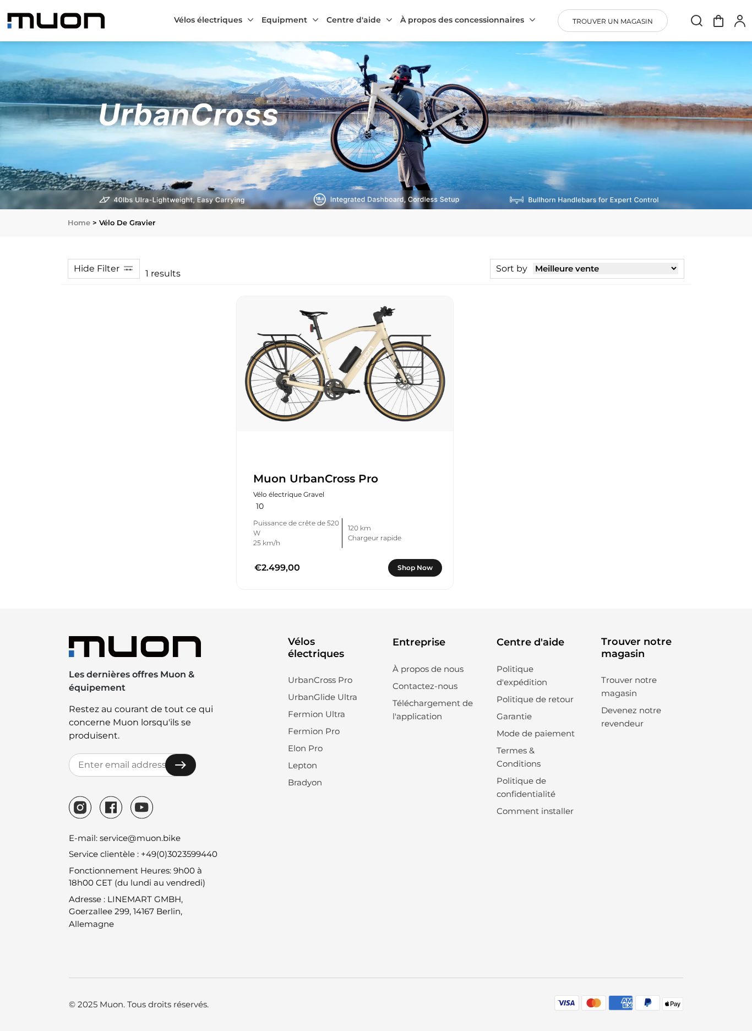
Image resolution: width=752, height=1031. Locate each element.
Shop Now (415, 567)
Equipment (284, 20)
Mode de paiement (536, 733)
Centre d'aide (353, 20)
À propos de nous (428, 669)
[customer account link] (739, 21)
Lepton (302, 765)
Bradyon (305, 782)
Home (79, 222)
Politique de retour (535, 699)
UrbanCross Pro (320, 680)
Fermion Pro (314, 731)
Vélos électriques (208, 20)
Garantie (514, 716)
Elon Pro (305, 748)
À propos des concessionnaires (462, 20)
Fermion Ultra (316, 714)
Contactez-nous (425, 686)
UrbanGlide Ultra (322, 697)
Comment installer (535, 811)
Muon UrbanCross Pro (315, 478)
